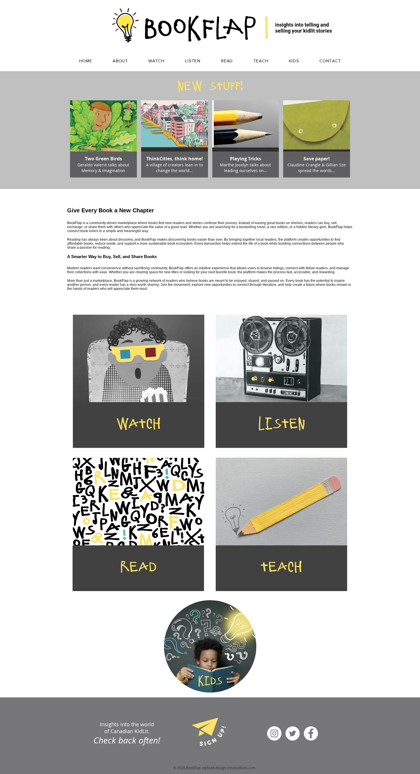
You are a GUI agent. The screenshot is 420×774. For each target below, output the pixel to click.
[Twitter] (292, 733)
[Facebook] (311, 733)
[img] (103, 138)
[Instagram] (274, 733)
